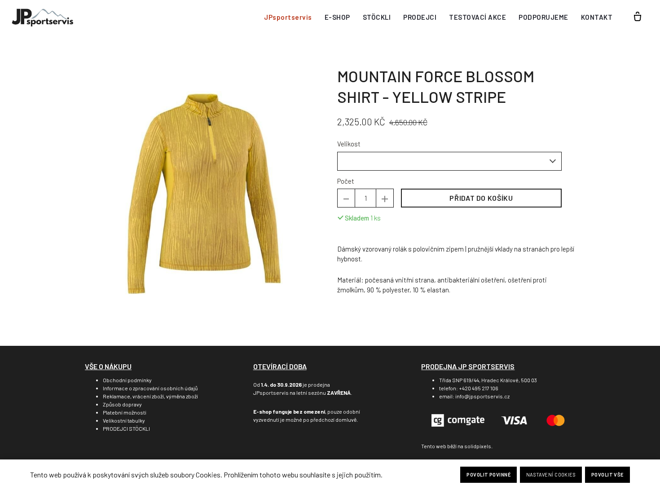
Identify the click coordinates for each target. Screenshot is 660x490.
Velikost (349, 144)
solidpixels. (478, 446)
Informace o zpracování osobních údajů (150, 388)
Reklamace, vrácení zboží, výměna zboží (150, 396)
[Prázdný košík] (637, 17)
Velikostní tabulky (124, 420)
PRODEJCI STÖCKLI (126, 428)
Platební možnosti (124, 412)
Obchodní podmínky (127, 380)
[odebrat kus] (346, 198)
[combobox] (449, 161)
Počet (345, 181)
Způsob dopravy (122, 404)
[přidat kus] (385, 198)
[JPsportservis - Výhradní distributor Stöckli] (42, 17)
